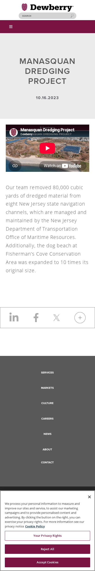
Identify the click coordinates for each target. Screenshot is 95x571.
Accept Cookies (47, 562)
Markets (47, 387)
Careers (47, 418)
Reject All (47, 549)
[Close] (89, 497)
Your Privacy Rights (47, 535)
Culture (47, 403)
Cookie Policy (35, 526)
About (47, 449)
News (47, 434)
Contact (47, 462)
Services (47, 372)
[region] (47, 530)
